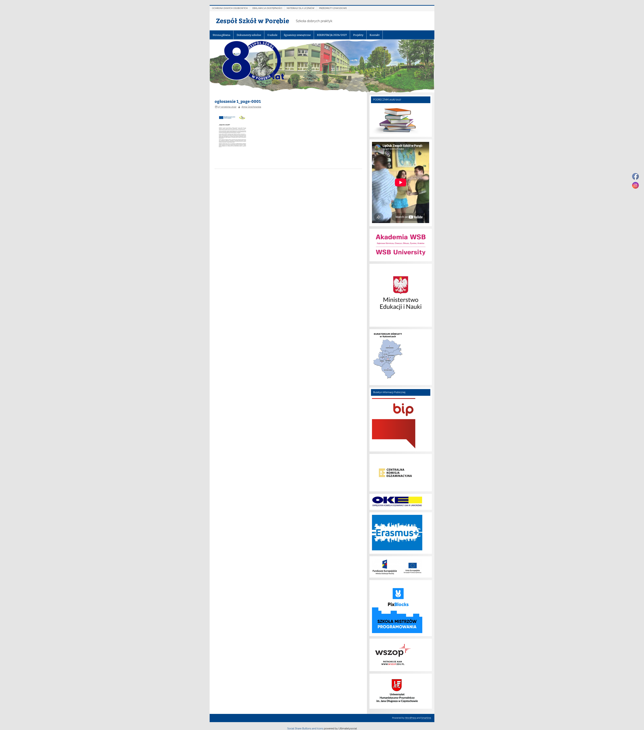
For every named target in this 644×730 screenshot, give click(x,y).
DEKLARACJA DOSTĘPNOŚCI (267, 8)
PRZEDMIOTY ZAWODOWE (333, 8)
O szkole (272, 35)
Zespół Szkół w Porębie (252, 20)
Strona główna (221, 35)
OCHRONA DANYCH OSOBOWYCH (230, 8)
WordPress (410, 718)
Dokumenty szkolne (249, 35)
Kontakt (375, 35)
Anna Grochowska (251, 106)
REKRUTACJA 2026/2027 (332, 35)
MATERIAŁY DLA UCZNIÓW (300, 8)
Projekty (358, 35)
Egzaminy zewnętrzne (297, 35)
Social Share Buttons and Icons (305, 728)
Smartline (426, 718)
